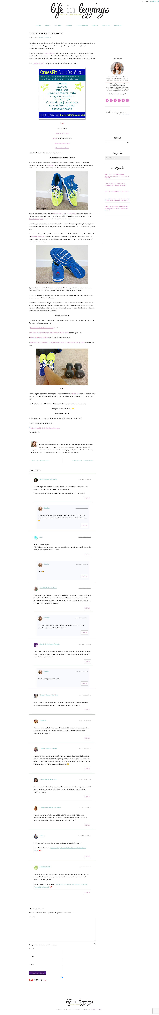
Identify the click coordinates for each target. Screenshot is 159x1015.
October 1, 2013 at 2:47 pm (85, 720)
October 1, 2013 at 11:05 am (85, 537)
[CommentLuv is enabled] (37, 981)
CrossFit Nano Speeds (36, 219)
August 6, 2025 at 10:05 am (85, 867)
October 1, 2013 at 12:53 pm (82, 617)
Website (31, 965)
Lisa (41, 537)
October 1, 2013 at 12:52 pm (82, 671)
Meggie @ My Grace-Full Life (50, 644)
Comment (32, 917)
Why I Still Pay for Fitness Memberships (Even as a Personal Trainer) (117, 176)
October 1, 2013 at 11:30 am (85, 588)
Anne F (42, 835)
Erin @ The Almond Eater (48, 779)
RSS (156, 1)
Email (151, 1)
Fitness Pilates (49, 53)
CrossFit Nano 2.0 (59, 214)
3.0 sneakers (72, 214)
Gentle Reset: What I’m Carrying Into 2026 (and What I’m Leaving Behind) (116, 208)
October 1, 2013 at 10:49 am (85, 479)
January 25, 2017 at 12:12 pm (84, 835)
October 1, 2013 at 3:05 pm (85, 748)
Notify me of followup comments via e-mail (42, 945)
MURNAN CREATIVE (97, 1009)
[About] (117, 95)
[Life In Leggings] (79, 21)
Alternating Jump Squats (62, 143)
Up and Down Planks (62, 148)
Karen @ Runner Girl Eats (49, 695)
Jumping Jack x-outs (62, 133)
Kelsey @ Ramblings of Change (50, 807)
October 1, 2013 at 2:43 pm (85, 695)
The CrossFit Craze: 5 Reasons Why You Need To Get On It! (49, 333)
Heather (47, 508)
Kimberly (43, 720)
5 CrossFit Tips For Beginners (39, 337)
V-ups (55, 138)
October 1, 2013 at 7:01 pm (85, 779)
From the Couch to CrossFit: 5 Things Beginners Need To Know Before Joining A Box (57, 342)
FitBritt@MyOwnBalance (48, 588)
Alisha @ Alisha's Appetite (48, 748)
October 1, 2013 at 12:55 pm (82, 508)
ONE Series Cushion (38, 236)
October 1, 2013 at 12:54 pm (82, 564)
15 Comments (47, 37)
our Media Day (38, 63)
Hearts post (75, 394)
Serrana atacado (45, 867)
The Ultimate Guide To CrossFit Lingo (42, 328)
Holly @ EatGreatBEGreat (49, 479)
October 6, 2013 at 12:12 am (85, 807)
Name (31, 949)
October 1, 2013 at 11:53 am (85, 644)
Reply (87, 498)
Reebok (50, 165)
